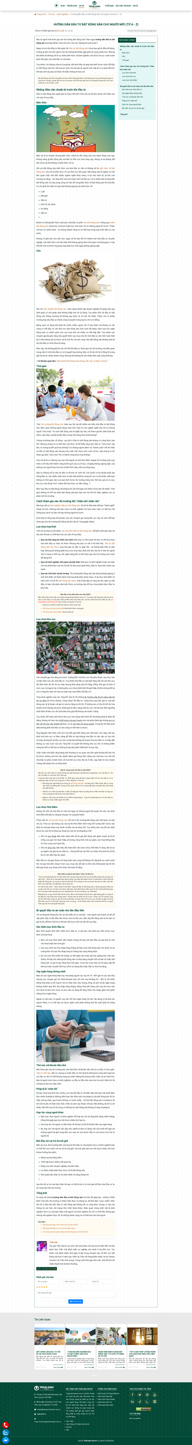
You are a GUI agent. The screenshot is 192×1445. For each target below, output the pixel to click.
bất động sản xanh (67, 581)
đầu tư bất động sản (78, 48)
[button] (94, 1375)
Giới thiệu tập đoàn (123, 5)
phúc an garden (135, 1418)
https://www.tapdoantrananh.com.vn (47, 1422)
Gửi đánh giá (76, 1301)
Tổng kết (124, 114)
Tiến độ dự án (72, 5)
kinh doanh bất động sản (55, 309)
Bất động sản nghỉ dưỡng (52, 608)
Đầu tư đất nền (43, 1073)
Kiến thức (126, 53)
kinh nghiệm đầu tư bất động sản (65, 505)
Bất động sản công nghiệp (52, 612)
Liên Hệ (68, 1427)
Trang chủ (41, 14)
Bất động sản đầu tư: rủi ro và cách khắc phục (59, 1228)
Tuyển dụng (109, 5)
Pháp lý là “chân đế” (129, 101)
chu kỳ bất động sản (58, 820)
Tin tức (81, 5)
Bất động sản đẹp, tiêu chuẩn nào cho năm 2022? (60, 1225)
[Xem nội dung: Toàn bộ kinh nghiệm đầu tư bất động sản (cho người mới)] (80, 1336)
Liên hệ (135, 5)
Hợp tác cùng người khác (131, 104)
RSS (67, 1430)
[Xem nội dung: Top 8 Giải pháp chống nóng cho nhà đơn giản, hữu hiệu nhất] (142, 1336)
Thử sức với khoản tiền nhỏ (132, 97)
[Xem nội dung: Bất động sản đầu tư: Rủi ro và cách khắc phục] (49, 1336)
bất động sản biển (77, 783)
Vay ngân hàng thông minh (132, 93)
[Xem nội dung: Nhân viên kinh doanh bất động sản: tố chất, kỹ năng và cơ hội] (111, 1336)
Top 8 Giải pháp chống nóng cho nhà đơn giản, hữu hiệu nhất (142, 1354)
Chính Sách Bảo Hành (105, 1405)
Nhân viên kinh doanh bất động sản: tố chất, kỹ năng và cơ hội (111, 1354)
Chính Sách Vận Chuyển (106, 1399)
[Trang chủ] (56, 5)
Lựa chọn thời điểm (129, 80)
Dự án (62, 5)
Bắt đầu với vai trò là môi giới (133, 108)
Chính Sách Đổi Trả (105, 1402)
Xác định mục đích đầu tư (132, 89)
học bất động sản (91, 222)
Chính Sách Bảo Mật (105, 1396)
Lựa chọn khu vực (129, 76)
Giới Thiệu (69, 1421)
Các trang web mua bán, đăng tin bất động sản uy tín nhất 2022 (65, 1232)
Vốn (123, 56)
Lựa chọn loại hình (129, 73)
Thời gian (125, 60)
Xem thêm (57, 1367)
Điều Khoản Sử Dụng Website (108, 1394)
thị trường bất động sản (52, 424)
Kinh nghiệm (62, 14)
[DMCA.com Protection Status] (143, 1409)
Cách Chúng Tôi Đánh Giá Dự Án (77, 1424)
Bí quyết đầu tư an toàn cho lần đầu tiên (136, 86)
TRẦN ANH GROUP (90, 1441)
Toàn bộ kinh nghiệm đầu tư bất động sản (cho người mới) (79, 1354)
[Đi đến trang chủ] (94, 5)
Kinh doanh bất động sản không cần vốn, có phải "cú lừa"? (82, 361)
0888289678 (41, 1414)
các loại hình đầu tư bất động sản (77, 531)
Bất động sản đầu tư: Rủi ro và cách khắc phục (48, 1353)
